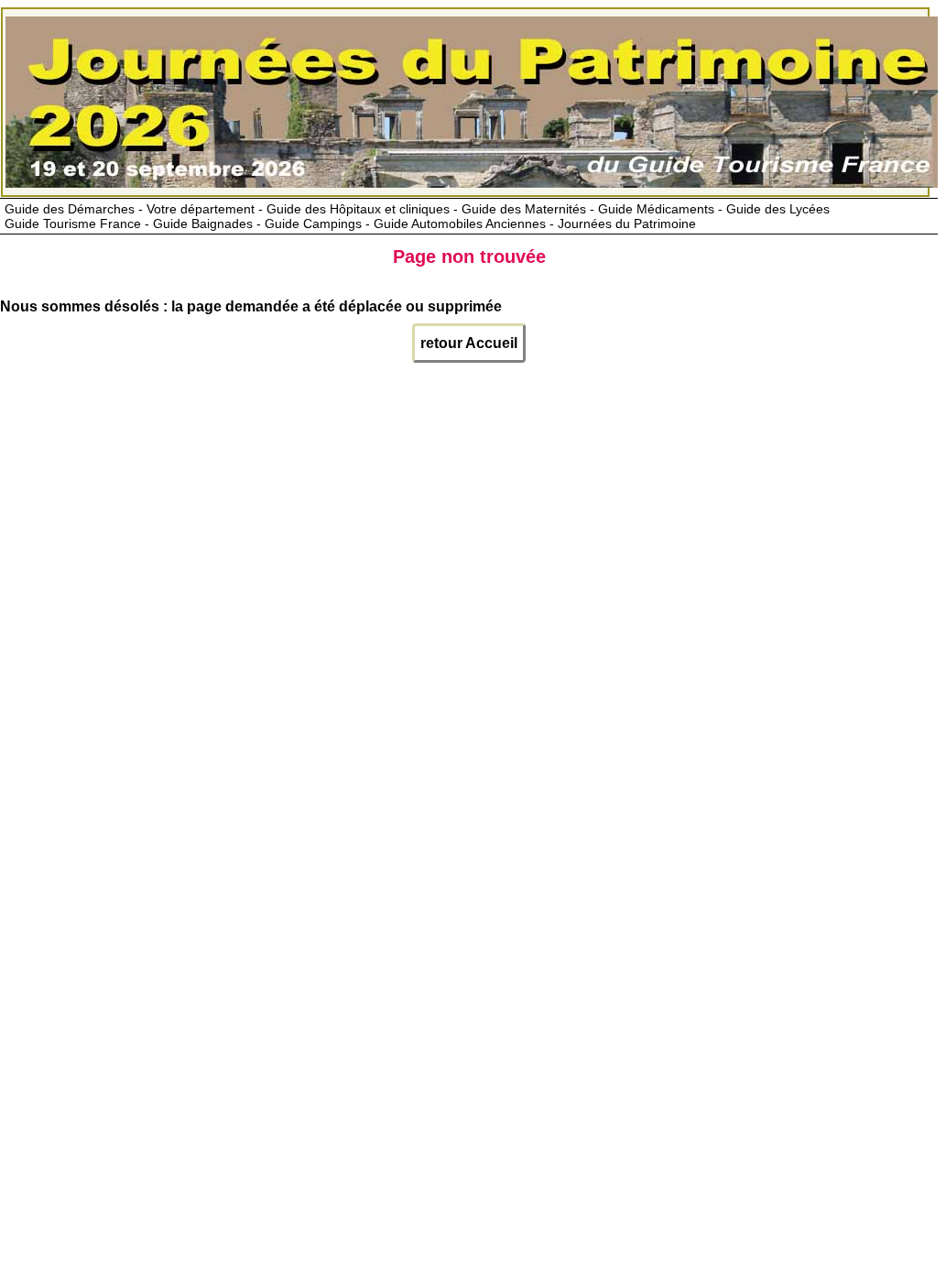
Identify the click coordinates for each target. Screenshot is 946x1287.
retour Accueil (468, 343)
